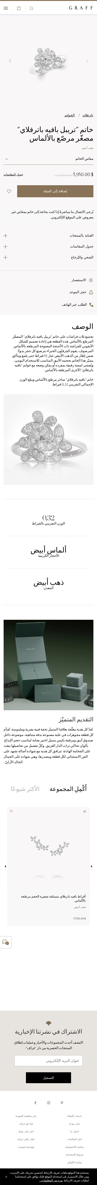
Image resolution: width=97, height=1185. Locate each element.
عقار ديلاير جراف (26, 1139)
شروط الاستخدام (74, 1155)
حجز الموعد (78, 292)
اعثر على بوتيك (26, 1131)
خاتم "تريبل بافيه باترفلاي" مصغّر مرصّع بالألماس (55, 133)
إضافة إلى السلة (55, 191)
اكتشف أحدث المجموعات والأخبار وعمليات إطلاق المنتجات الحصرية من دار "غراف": (48, 1045)
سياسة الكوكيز (74, 1162)
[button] (87, 61)
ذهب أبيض (87, 148)
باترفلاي (87, 115)
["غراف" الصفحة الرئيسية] (81, 8)
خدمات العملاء (74, 1116)
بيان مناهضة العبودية (26, 1116)
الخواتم (70, 115)
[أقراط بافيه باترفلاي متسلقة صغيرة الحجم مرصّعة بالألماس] (48, 848)
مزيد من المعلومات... (50, 1180)
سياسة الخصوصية (74, 1147)
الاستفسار (79, 280)
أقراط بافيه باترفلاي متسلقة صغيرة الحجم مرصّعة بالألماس (53, 898)
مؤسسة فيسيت (26, 1147)
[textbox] (48, 159)
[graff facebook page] (35, 1103)
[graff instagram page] (48, 1103)
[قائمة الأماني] (13, 812)
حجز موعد (74, 1124)
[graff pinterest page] (62, 1103)
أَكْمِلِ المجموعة (68, 788)
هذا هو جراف (26, 1124)
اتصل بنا (74, 1131)
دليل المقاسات (74, 1139)
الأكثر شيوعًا (25, 788)
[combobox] (48, 159)
